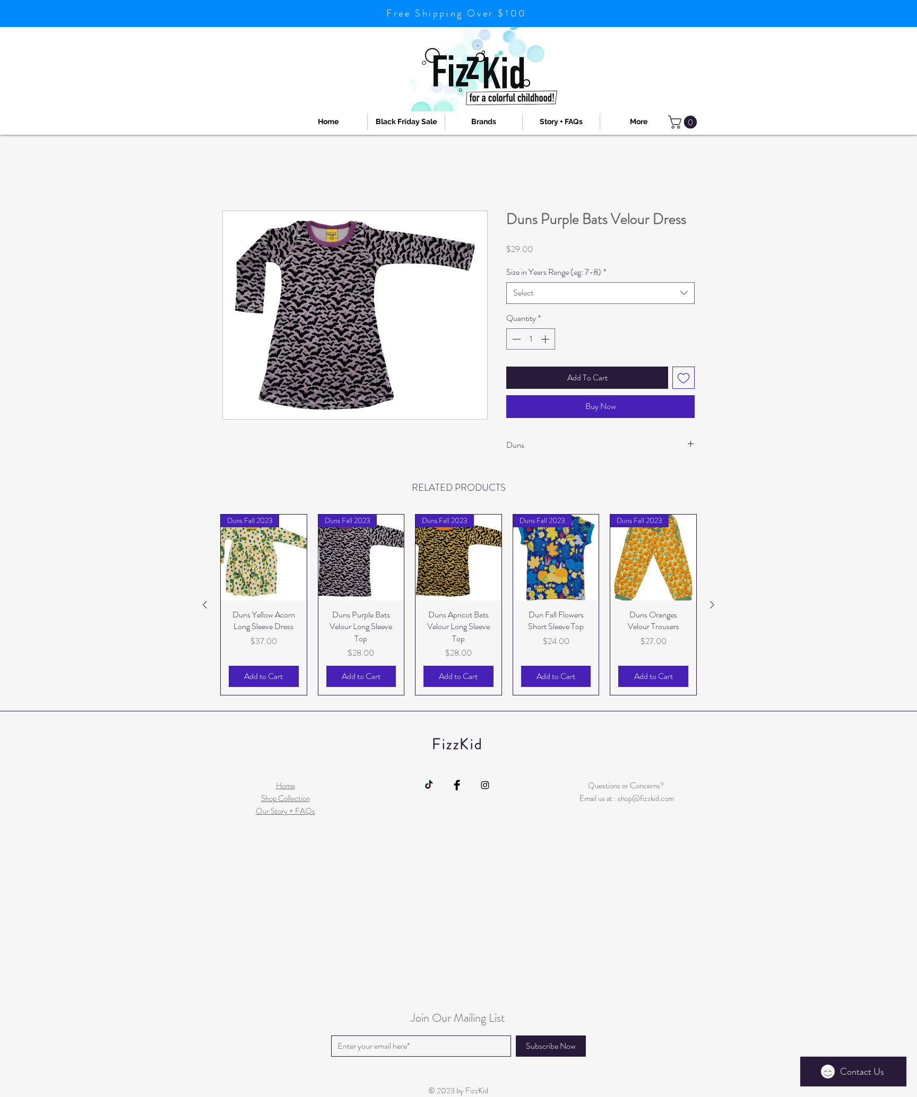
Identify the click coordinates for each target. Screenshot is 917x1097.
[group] (458, 606)
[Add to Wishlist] (683, 379)
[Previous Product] (204, 605)
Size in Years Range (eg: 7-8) (556, 272)
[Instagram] (485, 785)
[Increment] (546, 340)
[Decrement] (515, 340)
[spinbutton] (531, 340)
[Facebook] (457, 785)
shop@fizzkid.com (646, 799)
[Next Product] (712, 605)
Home (232, 173)
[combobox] (600, 293)
